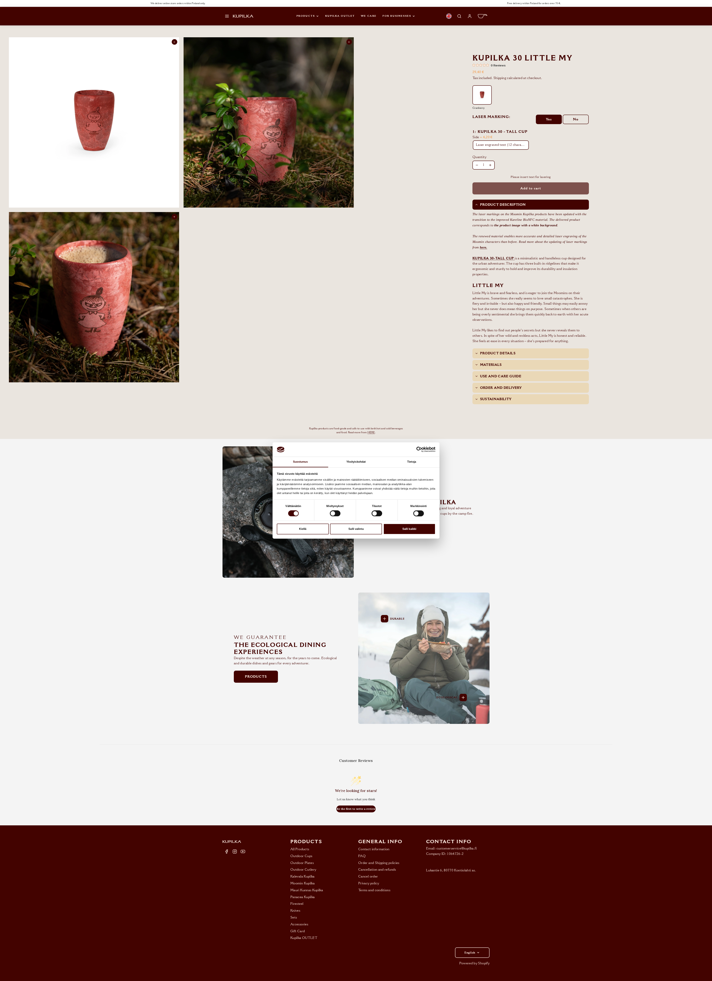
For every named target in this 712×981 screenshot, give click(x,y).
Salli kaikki (409, 528)
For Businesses (397, 15)
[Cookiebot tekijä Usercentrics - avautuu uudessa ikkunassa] (419, 449)
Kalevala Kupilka (302, 876)
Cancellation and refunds (377, 870)
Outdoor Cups (301, 856)
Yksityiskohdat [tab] (356, 461)
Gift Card (297, 931)
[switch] (335, 513)
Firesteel (296, 904)
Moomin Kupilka (302, 883)
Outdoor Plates (302, 863)
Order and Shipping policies (378, 863)
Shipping (499, 78)
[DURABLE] (384, 618)
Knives (295, 911)
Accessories (299, 924)
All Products (299, 849)
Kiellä (302, 528)
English (469, 952)
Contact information (374, 849)
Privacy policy (368, 883)
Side (482, 137)
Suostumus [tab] (300, 461)
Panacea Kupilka (302, 897)
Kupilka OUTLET (340, 15)
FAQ (362, 856)
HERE (371, 432)
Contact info (448, 841)
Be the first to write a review (356, 809)
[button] (226, 16)
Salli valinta (355, 528)
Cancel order (368, 876)
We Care (369, 15)
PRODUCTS (256, 677)
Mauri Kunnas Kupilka (306, 890)
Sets (293, 917)
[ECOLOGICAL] (463, 697)
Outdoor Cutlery (303, 870)
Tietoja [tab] (411, 461)
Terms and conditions (374, 890)
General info (380, 841)
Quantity (479, 157)
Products (305, 15)
